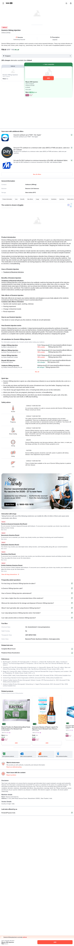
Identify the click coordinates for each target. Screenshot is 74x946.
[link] (9, 3)
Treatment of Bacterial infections (13, 272)
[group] (37, 12)
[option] (7, 199)
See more (4, 529)
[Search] (66, 3)
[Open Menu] (3, 3)
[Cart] (70, 3)
